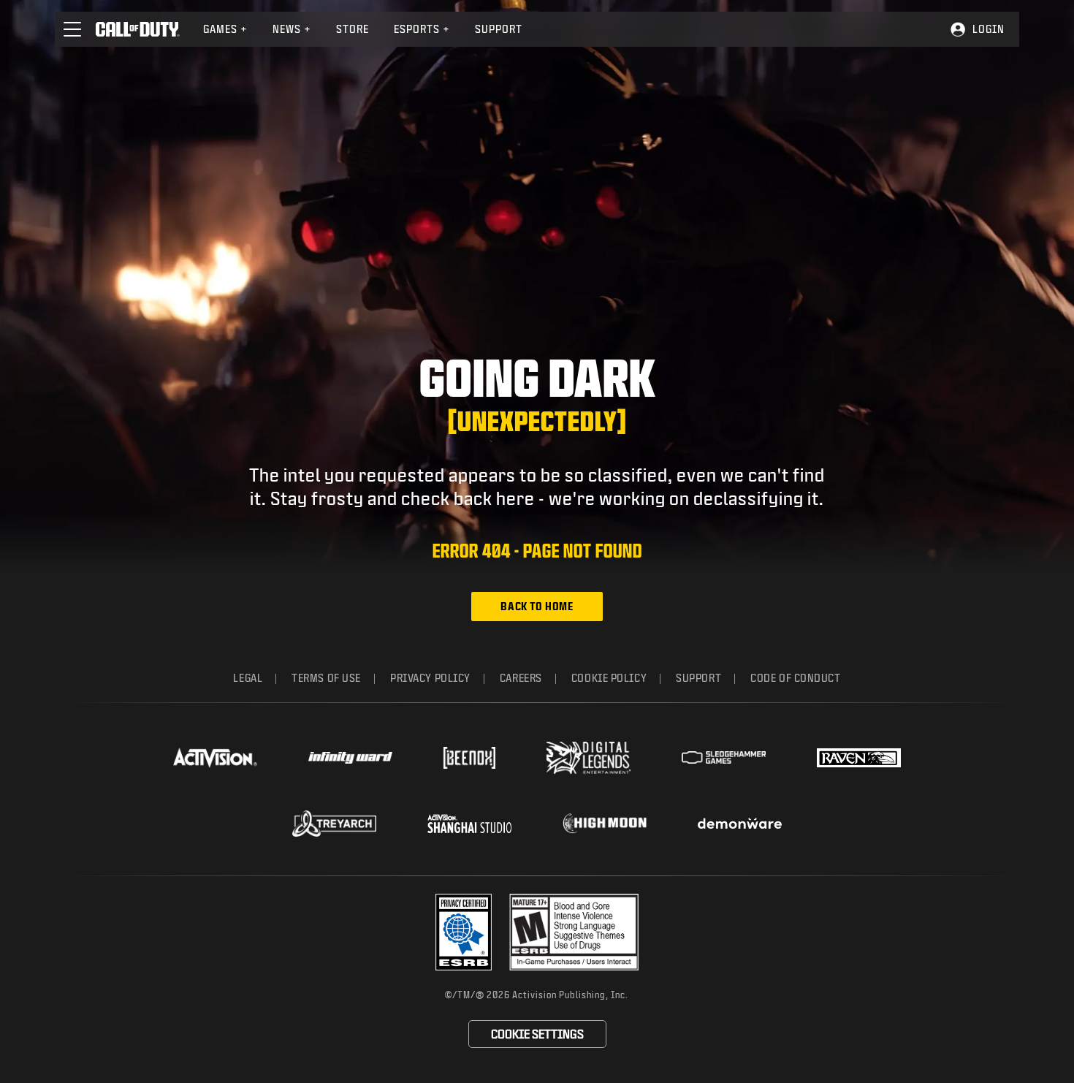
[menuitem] (225, 29)
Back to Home (536, 606)
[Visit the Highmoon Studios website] (605, 823)
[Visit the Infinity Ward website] (350, 758)
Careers (521, 677)
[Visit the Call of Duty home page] (138, 29)
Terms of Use (326, 677)
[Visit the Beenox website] (469, 758)
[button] (72, 29)
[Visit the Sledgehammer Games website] (724, 757)
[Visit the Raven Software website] (859, 757)
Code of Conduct (795, 677)
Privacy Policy (430, 677)
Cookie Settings (537, 1033)
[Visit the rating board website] (574, 932)
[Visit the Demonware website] (740, 823)
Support (498, 28)
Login (988, 28)
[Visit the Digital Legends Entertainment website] (588, 758)
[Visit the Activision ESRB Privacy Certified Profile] (463, 932)
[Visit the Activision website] (215, 758)
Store (352, 28)
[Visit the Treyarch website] (334, 823)
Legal (247, 677)
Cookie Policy (609, 677)
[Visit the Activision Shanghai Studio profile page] (469, 823)
